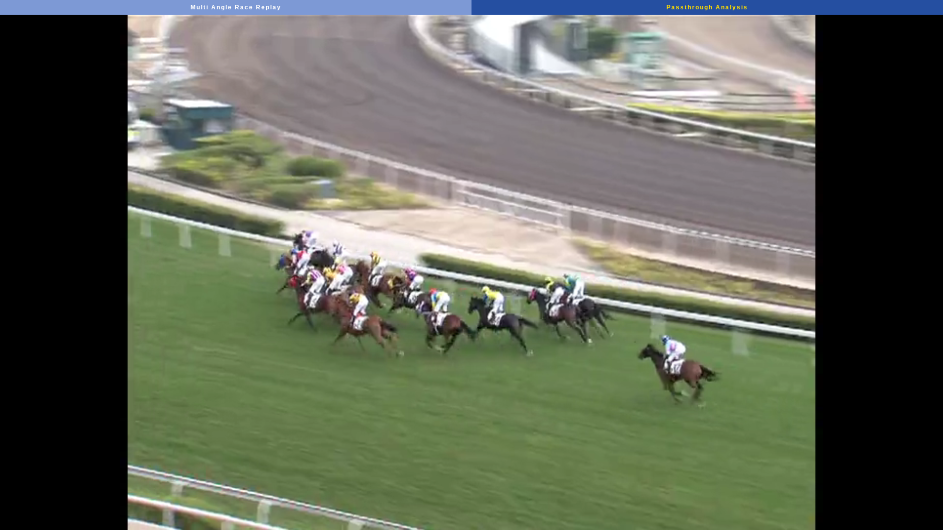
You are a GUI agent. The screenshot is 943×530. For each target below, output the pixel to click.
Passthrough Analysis (707, 7)
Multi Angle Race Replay (236, 7)
